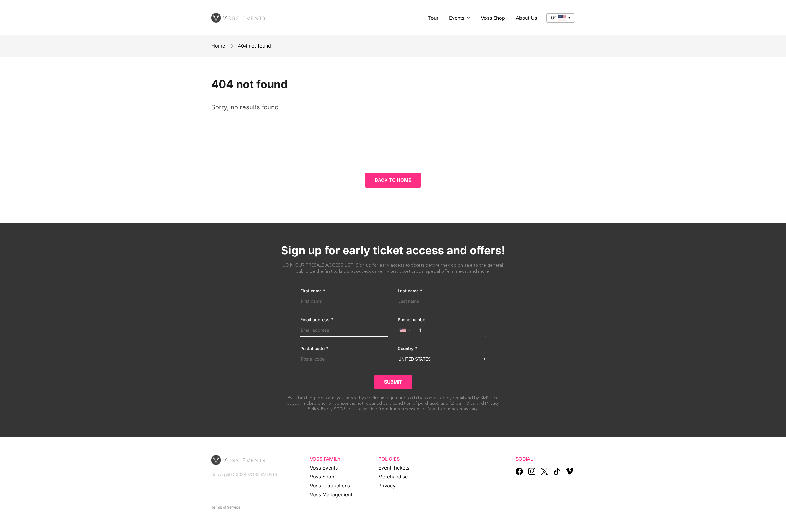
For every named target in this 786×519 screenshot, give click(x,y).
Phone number (412, 319)
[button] (406, 330)
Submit (393, 382)
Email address (316, 319)
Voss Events (324, 468)
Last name (410, 290)
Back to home (393, 180)
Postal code (314, 348)
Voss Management (331, 494)
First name (312, 290)
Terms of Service (225, 507)
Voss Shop (322, 477)
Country (407, 348)
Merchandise (393, 477)
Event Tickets (393, 468)
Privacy (386, 485)
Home (218, 46)
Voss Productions (330, 485)
